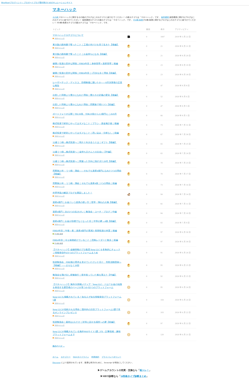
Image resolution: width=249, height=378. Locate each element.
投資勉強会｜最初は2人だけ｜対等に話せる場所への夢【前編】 (84, 322)
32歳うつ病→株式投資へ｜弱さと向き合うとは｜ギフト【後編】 (85, 142)
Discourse (57, 363)
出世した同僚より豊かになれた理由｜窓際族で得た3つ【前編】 (84, 104)
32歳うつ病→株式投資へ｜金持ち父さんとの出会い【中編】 (82, 152)
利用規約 (95, 357)
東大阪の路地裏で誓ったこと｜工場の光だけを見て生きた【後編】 (86, 44)
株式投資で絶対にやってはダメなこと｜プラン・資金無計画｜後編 (86, 123)
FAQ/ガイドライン (81, 357)
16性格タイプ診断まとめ (133, 376)
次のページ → (59, 346)
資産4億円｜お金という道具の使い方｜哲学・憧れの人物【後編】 (85, 202)
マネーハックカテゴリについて (68, 35)
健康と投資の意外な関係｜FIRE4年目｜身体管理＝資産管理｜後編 (85, 63)
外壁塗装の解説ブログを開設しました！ (72, 193)
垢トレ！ (144, 370)
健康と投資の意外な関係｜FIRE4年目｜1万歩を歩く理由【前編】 (85, 73)
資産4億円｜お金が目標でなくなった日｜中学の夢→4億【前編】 (85, 221)
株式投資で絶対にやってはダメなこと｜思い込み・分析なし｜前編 (86, 133)
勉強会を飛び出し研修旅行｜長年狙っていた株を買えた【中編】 (85, 275)
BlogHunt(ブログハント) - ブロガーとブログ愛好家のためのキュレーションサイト (36, 3)
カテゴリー (66, 357)
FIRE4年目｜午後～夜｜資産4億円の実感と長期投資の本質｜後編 (85, 230)
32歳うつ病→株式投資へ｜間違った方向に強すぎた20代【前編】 (85, 161)
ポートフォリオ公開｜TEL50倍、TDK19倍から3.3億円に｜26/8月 (85, 114)
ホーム (55, 357)
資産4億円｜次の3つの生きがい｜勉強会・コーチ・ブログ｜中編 (85, 212)
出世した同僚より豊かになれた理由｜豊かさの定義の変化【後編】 (86, 95)
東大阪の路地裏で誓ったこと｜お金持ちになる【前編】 (80, 54)
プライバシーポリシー (111, 357)
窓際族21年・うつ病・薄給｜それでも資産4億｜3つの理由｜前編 (85, 183)
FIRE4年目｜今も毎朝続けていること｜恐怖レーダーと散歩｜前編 (85, 240)
